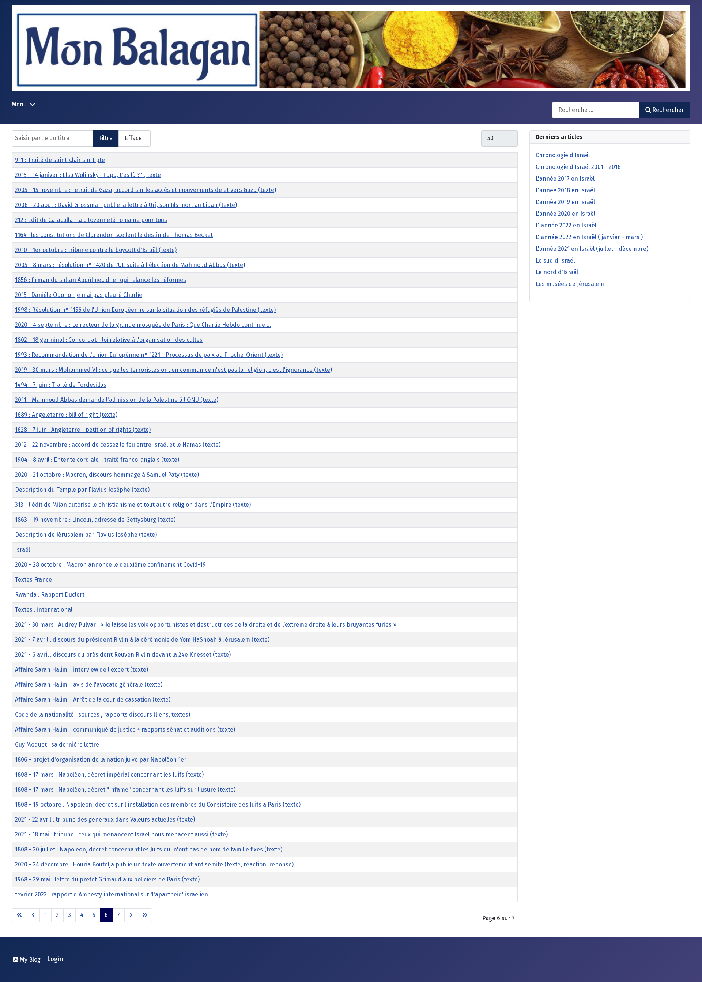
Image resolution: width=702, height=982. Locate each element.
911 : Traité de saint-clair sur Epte (60, 159)
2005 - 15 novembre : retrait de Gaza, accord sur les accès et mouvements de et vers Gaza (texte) (145, 189)
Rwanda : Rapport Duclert (49, 594)
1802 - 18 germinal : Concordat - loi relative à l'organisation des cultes (109, 339)
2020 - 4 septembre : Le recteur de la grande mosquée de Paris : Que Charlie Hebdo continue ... (143, 324)
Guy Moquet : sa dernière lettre (57, 744)
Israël (22, 549)
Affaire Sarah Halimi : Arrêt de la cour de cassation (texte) (92, 699)
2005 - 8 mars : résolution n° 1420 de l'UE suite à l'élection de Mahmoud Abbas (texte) (130, 264)
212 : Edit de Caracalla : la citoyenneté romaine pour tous (91, 219)
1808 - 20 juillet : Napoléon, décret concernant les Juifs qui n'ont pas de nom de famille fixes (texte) (148, 849)
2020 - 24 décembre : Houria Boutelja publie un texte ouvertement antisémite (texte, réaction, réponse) (154, 864)
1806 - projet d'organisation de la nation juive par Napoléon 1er (100, 759)
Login (55, 959)
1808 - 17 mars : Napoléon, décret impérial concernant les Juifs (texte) (109, 774)
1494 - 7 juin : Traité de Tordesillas (60, 384)
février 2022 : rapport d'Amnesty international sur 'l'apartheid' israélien (111, 894)
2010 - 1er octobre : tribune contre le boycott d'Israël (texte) (96, 249)
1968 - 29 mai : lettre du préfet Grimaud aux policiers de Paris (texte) (107, 879)
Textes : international (43, 609)
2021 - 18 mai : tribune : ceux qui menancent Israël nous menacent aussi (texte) (121, 834)
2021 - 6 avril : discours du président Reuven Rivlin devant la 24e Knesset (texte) (123, 654)
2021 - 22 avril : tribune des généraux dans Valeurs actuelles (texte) (105, 819)
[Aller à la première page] (19, 915)
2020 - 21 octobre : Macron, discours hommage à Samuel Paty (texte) (107, 474)
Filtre (106, 138)
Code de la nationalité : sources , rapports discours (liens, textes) (102, 714)
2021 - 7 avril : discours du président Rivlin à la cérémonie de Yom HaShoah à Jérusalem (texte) (142, 639)
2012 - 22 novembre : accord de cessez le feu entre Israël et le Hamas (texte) (117, 444)
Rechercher (668, 109)
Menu (19, 104)
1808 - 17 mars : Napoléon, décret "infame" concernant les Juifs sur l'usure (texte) (125, 789)
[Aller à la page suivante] (130, 915)
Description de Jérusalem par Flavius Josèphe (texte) (86, 534)
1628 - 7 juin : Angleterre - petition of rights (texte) (83, 429)
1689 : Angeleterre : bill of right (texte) (66, 414)
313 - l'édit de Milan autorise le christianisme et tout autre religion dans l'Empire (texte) (133, 504)
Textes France (33, 579)
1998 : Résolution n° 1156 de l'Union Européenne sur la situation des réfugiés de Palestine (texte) (145, 309)
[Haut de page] (689, 968)
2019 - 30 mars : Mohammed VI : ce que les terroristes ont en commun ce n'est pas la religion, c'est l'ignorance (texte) (173, 369)
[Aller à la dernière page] (144, 915)
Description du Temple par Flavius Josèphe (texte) (82, 489)
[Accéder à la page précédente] (33, 915)
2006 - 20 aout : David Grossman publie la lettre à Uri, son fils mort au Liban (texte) (126, 204)
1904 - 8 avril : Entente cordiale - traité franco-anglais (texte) (97, 459)
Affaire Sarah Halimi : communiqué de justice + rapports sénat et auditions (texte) (125, 729)
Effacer (134, 138)
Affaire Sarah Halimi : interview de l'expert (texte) (81, 669)
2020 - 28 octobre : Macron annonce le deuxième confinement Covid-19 (110, 564)
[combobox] (595, 110)
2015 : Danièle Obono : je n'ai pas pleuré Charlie (78, 294)
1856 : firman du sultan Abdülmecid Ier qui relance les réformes (100, 279)
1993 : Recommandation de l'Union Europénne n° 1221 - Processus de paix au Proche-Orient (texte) (149, 354)
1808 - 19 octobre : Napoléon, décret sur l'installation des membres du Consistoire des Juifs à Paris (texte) (158, 804)
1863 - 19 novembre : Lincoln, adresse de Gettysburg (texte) (95, 519)
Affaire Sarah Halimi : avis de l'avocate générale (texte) (88, 684)
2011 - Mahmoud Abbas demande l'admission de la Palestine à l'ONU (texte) (116, 399)
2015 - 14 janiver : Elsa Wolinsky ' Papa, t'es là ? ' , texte (88, 174)
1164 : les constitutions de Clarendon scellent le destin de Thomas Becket (114, 234)
